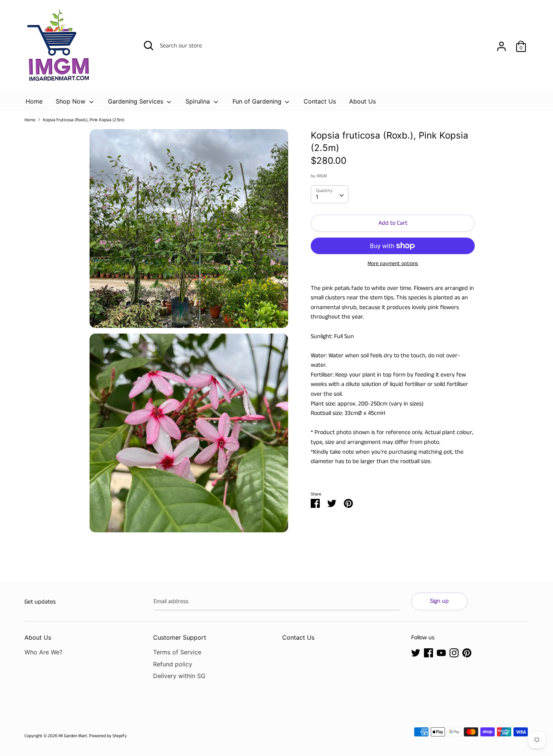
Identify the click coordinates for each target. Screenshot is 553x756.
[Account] (501, 43)
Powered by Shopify (108, 736)
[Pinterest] (466, 652)
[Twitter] (415, 652)
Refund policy (172, 664)
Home (34, 101)
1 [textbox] (317, 197)
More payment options (393, 263)
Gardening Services (136, 101)
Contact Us (320, 101)
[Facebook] (428, 652)
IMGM (321, 176)
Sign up (439, 601)
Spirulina (198, 101)
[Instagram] (454, 652)
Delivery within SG (179, 676)
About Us (362, 101)
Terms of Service (177, 652)
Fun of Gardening (257, 101)
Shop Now (71, 101)
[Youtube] (441, 652)
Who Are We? (43, 652)
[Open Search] (148, 45)
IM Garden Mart (72, 736)
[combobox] (329, 194)
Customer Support (179, 637)
